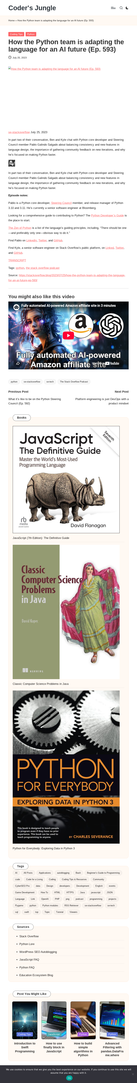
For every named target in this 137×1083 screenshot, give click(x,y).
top (36, 912)
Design (49, 886)
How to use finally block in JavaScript (53, 1047)
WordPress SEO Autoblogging (38, 952)
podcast (79, 899)
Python (31, 34)
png (67, 899)
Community (98, 879)
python (20, 268)
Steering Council (61, 203)
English (99, 886)
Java (82, 892)
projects (112, 899)
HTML (57, 892)
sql (16, 912)
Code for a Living (34, 879)
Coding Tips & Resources (74, 879)
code (17, 879)
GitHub (58, 240)
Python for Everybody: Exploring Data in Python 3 (44, 848)
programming (96, 899)
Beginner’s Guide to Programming (103, 873)
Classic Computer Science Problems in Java (40, 683)
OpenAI (45, 899)
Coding (52, 879)
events (112, 886)
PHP (57, 899)
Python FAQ (26, 967)
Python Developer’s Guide (107, 215)
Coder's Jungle (32, 8)
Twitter (42, 240)
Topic (47, 912)
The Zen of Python (19, 227)
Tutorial (59, 912)
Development (82, 886)
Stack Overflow (29, 936)
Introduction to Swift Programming (24, 1047)
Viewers (73, 912)
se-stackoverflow (19, 132)
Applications (45, 873)
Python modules (50, 905)
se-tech (50, 381)
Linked (110, 247)
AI (16, 873)
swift (26, 912)
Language (20, 899)
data (38, 886)
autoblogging (63, 873)
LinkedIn (31, 240)
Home (11, 20)
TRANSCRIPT (17, 260)
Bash (78, 873)
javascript (95, 892)
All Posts (28, 873)
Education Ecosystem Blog (36, 975)
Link (33, 899)
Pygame (19, 905)
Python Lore (26, 944)
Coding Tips (16, 34)
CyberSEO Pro (22, 886)
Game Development (24, 892)
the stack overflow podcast (42, 268)
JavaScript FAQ (29, 959)
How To (44, 892)
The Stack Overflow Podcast (74, 381)
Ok (69, 1078)
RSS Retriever (71, 905)
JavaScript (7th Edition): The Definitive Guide (41, 538)
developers (64, 886)
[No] (132, 1074)
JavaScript (54, 1034)
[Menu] (113, 8)
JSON (110, 892)
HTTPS (70, 892)
